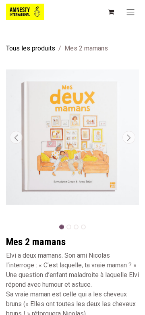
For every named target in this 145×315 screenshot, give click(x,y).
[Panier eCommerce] (111, 12)
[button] (16, 137)
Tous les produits (30, 48)
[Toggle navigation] (130, 12)
